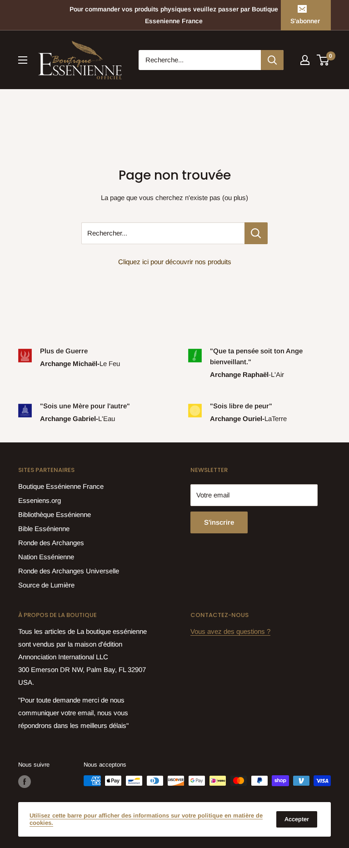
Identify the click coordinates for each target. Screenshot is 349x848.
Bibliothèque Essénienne (54, 514)
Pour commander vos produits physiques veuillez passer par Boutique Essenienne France (174, 15)
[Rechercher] (272, 60)
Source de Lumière (46, 585)
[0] (323, 60)
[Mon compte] (304, 60)
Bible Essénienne (44, 528)
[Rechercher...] (256, 233)
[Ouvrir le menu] (22, 60)
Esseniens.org (39, 500)
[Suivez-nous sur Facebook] (24, 781)
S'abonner (305, 21)
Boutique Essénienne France (61, 486)
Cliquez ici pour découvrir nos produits (174, 262)
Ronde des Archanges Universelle (68, 571)
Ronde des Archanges (51, 543)
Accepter (296, 819)
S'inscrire (219, 522)
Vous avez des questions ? (230, 631)
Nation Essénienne (46, 557)
